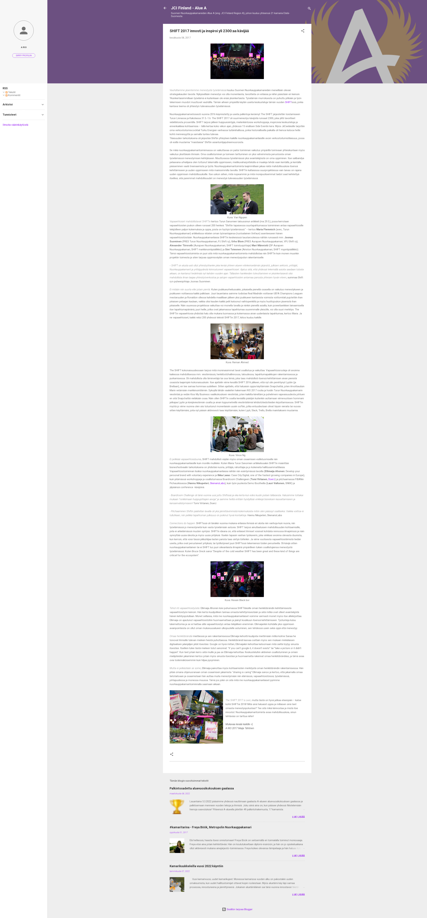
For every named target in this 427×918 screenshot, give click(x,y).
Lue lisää (298, 816)
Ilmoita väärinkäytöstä (15, 124)
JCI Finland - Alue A (188, 8)
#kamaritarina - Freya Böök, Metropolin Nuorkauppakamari (211, 827)
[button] (303, 31)
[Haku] (309, 9)
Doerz (271, 479)
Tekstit (12, 92)
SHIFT (288, 102)
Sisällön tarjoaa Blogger (239, 909)
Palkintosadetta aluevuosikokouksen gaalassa (202, 788)
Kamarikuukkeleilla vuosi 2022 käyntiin (196, 866)
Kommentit (14, 95)
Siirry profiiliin (24, 55)
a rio (24, 47)
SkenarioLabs (217, 483)
